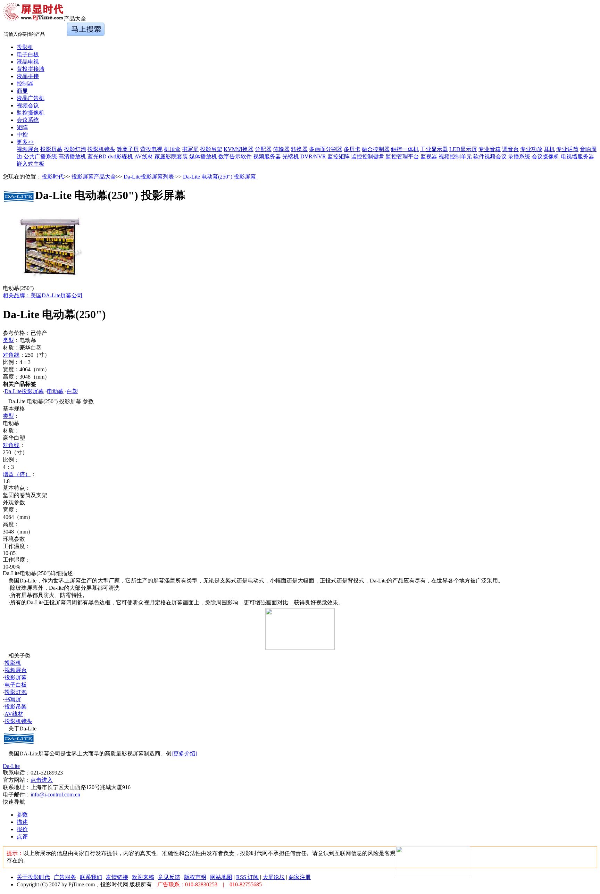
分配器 (263, 149)
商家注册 (300, 877)
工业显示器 (434, 149)
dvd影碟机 (120, 156)
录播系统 (519, 156)
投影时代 (53, 177)
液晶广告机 (30, 98)
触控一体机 (405, 149)
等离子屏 (128, 149)
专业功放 (531, 149)
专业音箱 (489, 149)
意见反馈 (169, 877)
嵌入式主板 (30, 164)
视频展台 (28, 149)
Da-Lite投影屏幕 (24, 391)
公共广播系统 (40, 156)
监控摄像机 (30, 113)
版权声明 (195, 877)
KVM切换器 (238, 149)
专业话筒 (567, 149)
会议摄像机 (545, 156)
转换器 (299, 149)
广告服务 (65, 877)
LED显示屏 (463, 149)
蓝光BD (97, 156)
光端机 (290, 156)
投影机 (25, 47)
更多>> (25, 142)
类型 (8, 340)
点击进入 (42, 780)
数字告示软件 (235, 156)
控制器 (25, 83)
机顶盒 (172, 149)
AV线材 (143, 156)
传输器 (281, 149)
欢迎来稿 (143, 877)
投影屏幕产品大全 (94, 177)
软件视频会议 (490, 156)
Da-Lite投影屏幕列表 (149, 177)
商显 (22, 91)
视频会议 (28, 105)
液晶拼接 (28, 76)
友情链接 (117, 877)
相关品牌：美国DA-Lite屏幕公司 (43, 295)
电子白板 (28, 54)
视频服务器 (267, 156)
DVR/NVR (313, 156)
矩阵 (22, 127)
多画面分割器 (325, 149)
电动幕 (55, 391)
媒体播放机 (203, 156)
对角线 (11, 355)
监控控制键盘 (367, 156)
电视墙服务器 (577, 156)
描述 (22, 822)
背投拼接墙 (30, 69)
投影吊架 (211, 149)
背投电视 (151, 149)
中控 (22, 135)
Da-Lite (11, 766)
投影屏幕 (51, 149)
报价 (22, 829)
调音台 (510, 149)
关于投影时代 (33, 877)
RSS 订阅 (247, 877)
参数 (22, 815)
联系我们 (91, 877)
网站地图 (221, 877)
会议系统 (28, 120)
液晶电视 (28, 62)
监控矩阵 (338, 156)
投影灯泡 (75, 149)
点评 (22, 836)
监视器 (428, 156)
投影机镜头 (101, 149)
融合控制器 (376, 149)
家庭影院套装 (171, 156)
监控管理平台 (402, 156)
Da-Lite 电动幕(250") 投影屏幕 (219, 177)
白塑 (72, 391)
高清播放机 (72, 156)
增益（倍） (17, 474)
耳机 (549, 149)
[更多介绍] (184, 753)
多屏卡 (352, 149)
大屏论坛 (273, 877)
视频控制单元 (455, 156)
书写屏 (190, 149)
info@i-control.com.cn (55, 794)
